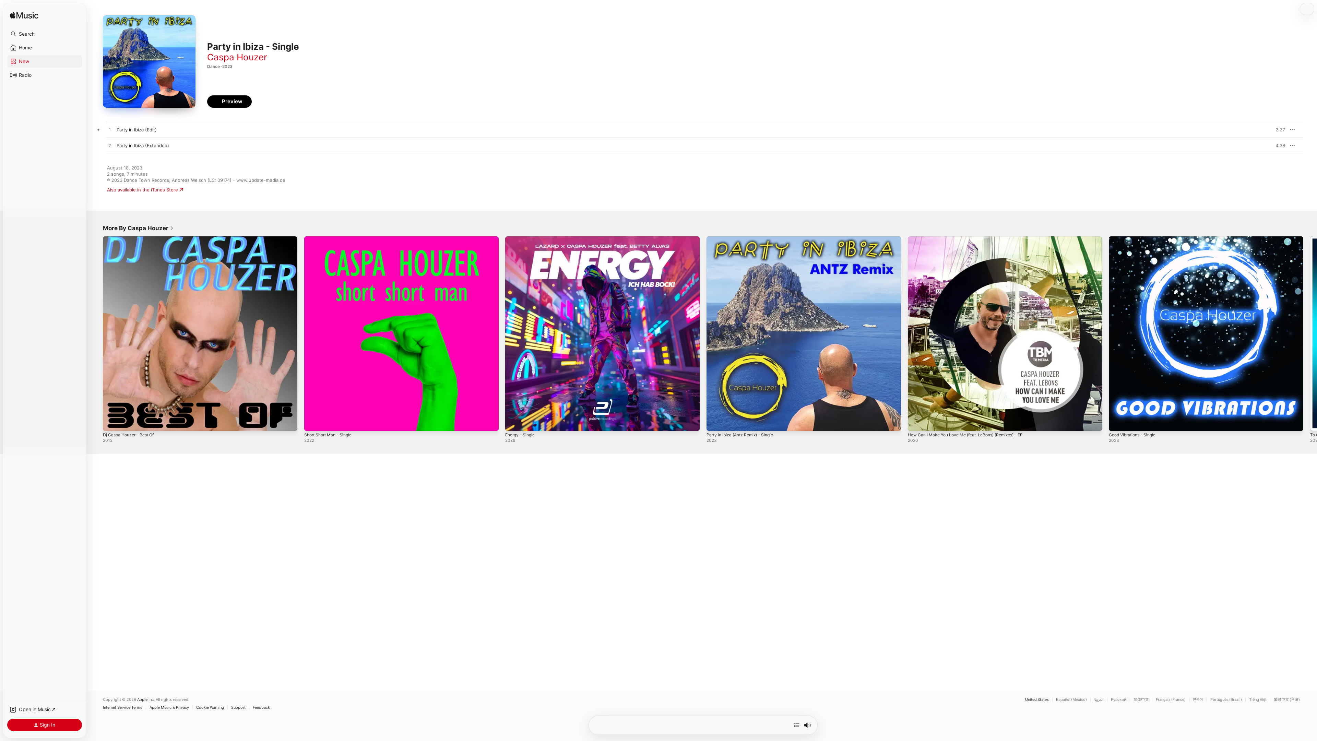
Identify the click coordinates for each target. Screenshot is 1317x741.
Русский (1118, 700)
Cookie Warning (210, 707)
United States (1037, 700)
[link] (138, 228)
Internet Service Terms (122, 707)
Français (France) (1171, 700)
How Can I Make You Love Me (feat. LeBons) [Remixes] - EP (972, 239)
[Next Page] (1310, 333)
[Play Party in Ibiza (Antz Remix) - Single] (715, 422)
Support (238, 707)
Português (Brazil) (1226, 700)
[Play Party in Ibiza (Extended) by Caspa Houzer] (110, 146)
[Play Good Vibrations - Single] (1117, 422)
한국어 (1198, 700)
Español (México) (1071, 700)
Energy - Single (521, 239)
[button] (45, 34)
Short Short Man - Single (330, 239)
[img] (24, 16)
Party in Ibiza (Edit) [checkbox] (137, 129)
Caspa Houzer (237, 57)
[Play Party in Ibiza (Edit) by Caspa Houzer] (110, 130)
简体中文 (1141, 700)
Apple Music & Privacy (169, 707)
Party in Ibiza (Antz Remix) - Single (743, 239)
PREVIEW (1277, 130)
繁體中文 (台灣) (1287, 700)
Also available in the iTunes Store (142, 189)
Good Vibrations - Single (1135, 239)
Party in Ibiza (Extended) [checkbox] (143, 145)
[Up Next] (797, 725)
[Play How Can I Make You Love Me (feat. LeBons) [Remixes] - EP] (916, 422)
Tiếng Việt (1258, 700)
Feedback (261, 707)
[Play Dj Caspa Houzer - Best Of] (111, 422)
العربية (1099, 700)
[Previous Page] (96, 333)
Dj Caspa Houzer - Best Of (131, 239)
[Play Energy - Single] (514, 422)
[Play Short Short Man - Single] (313, 422)
